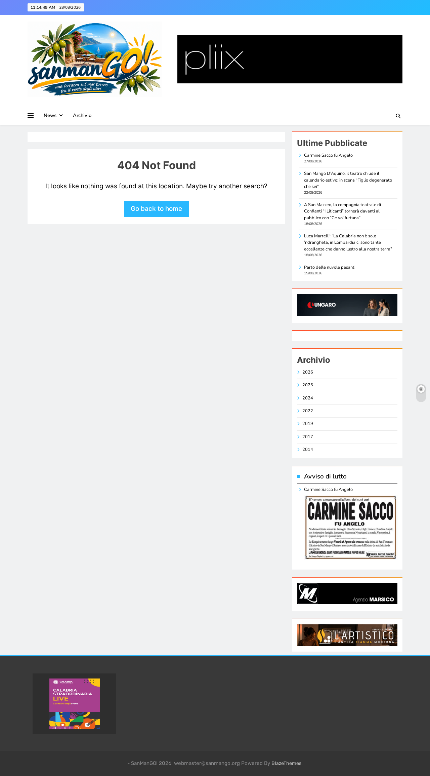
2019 (307, 424)
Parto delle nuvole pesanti (329, 267)
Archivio (82, 115)
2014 (307, 450)
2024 (307, 398)
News (50, 115)
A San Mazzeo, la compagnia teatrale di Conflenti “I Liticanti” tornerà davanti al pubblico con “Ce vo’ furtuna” (342, 211)
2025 (307, 385)
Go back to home (156, 208)
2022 (307, 411)
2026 (307, 372)
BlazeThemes (286, 763)
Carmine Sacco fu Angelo (328, 155)
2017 (307, 437)
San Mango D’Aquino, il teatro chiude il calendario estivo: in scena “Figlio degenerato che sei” (348, 180)
